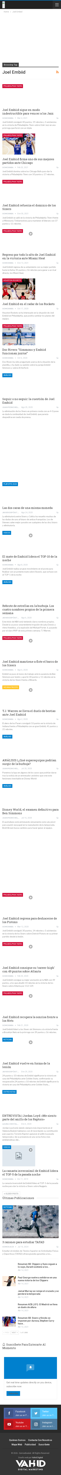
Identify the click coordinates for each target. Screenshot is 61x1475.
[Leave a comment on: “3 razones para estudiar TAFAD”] (57, 1246)
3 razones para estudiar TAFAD (23, 1242)
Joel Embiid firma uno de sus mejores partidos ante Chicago (28, 161)
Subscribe (13, 1393)
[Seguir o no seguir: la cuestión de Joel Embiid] (18, 383)
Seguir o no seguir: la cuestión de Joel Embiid (28, 400)
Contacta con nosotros (40, 1440)
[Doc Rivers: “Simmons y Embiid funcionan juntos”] (18, 334)
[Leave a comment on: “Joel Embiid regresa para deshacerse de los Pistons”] (57, 926)
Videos (6, 533)
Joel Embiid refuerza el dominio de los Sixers (29, 207)
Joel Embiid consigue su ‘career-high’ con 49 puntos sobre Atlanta (28, 969)
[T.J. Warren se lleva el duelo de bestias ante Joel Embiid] (18, 695)
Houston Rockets (12, 280)
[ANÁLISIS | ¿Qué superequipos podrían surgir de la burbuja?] (18, 745)
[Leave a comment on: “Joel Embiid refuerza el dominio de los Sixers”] (57, 213)
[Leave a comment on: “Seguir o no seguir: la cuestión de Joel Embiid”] (57, 407)
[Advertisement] (30, 37)
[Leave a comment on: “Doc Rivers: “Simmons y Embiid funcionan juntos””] (57, 358)
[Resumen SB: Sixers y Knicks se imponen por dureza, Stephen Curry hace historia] (9, 1322)
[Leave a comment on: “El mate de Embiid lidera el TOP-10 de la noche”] (57, 564)
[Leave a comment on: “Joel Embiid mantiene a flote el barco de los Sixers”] (57, 669)
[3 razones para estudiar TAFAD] (30, 1221)
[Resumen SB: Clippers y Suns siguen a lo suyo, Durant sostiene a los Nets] (9, 1268)
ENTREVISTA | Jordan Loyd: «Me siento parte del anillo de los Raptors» (29, 1117)
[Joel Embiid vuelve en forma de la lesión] (18, 1048)
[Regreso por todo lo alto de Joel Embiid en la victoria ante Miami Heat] (18, 239)
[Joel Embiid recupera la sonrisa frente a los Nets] (18, 1001)
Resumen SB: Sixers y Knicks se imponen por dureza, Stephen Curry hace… (36, 1321)
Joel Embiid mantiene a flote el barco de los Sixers (30, 663)
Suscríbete (44, 1444)
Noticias (7, 1040)
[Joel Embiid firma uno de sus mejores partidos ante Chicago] (18, 144)
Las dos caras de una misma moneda (27, 508)
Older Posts (11, 1193)
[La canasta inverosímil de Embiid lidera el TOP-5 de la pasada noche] (18, 1155)
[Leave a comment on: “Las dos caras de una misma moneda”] (57, 512)
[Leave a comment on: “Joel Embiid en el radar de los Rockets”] (57, 308)
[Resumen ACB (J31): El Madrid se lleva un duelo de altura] (9, 1308)
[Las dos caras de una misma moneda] (18, 492)
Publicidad (30, 1444)
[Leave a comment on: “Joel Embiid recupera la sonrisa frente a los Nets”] (57, 1025)
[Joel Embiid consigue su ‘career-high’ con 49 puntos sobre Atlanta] (18, 952)
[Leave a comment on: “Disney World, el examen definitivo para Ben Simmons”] (57, 817)
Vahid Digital (37, 1457)
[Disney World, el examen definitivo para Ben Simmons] (18, 794)
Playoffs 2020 (10, 484)
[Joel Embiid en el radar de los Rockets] (18, 289)
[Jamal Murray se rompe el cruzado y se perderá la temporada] (9, 1295)
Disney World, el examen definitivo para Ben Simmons (30, 811)
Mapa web (17, 1444)
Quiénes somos (17, 1440)
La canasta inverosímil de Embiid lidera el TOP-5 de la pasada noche (30, 1172)
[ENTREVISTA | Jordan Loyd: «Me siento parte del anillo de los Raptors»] (18, 1100)
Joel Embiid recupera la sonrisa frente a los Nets (30, 1018)
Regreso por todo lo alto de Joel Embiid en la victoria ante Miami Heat (29, 256)
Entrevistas (9, 1092)
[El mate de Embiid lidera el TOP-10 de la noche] (18, 541)
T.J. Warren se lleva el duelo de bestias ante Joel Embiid (29, 712)
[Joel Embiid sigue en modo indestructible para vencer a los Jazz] (18, 94)
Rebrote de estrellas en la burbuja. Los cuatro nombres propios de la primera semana (28, 609)
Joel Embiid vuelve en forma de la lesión (26, 1065)
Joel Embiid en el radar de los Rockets (28, 304)
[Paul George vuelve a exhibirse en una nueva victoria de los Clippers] (9, 1281)
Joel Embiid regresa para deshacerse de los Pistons (29, 920)
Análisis (7, 375)
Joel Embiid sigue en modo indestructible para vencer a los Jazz (27, 111)
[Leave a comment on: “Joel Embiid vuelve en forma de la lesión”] (57, 1071)
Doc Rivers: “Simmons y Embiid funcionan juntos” (24, 351)
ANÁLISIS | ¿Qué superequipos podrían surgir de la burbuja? (29, 762)
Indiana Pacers (10, 687)
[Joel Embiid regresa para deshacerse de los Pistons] (18, 903)
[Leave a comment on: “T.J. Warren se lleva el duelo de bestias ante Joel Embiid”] (57, 719)
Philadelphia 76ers (12, 86)
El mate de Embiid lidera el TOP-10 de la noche (29, 558)
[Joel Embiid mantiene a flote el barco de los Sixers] (18, 646)
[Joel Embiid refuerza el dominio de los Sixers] (18, 190)
